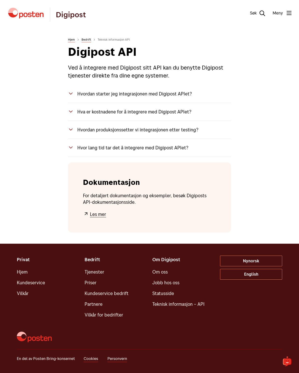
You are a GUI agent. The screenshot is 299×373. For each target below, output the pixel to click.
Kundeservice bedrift (106, 293)
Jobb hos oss (165, 282)
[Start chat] (287, 361)
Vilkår (22, 293)
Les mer (98, 214)
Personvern (117, 358)
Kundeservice (31, 282)
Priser (90, 282)
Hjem (71, 39)
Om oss (160, 272)
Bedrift (86, 39)
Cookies (91, 358)
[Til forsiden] (25, 13)
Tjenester (94, 272)
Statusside (163, 293)
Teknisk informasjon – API (178, 304)
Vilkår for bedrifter (104, 315)
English (251, 274)
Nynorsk (251, 261)
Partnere (94, 304)
